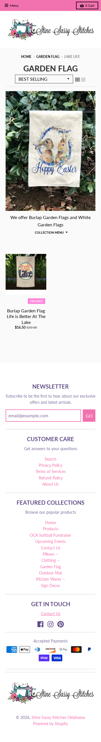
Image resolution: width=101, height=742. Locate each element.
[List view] (83, 79)
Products (50, 528)
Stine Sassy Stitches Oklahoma (58, 717)
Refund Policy (51, 477)
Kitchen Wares (48, 579)
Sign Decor (50, 585)
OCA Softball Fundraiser (50, 535)
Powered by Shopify (50, 723)
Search (50, 459)
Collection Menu (49, 232)
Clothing (49, 560)
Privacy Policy (50, 465)
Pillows (48, 554)
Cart (89, 5)
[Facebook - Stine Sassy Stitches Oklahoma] (40, 624)
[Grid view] (77, 79)
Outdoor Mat (50, 572)
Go (89, 415)
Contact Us (50, 547)
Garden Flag (47, 57)
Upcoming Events (50, 541)
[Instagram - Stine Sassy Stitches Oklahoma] (50, 624)
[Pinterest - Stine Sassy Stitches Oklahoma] (60, 624)
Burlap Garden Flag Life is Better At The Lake (26, 316)
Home (26, 57)
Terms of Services (51, 471)
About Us (50, 484)
